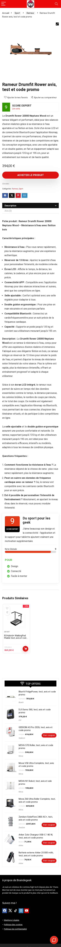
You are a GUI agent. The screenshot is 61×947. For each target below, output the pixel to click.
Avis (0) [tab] (8, 211)
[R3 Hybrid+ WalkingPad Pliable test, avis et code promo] (16, 618)
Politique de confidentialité (15, 929)
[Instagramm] (21, 910)
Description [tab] (10, 205)
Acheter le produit (30, 175)
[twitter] (10, 910)
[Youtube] (26, 910)
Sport (17, 13)
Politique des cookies (13, 924)
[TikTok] (15, 910)
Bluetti (21, 702)
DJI (20, 720)
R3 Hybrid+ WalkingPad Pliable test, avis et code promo (15, 637)
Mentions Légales (11, 920)
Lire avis (16, 108)
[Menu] (3, 4)
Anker (21, 845)
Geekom (22, 738)
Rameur (30, 13)
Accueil (5, 13)
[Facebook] (4, 910)
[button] (57, 23)
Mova (21, 756)
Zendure (22, 828)
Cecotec (5, 184)
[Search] (56, 4)
